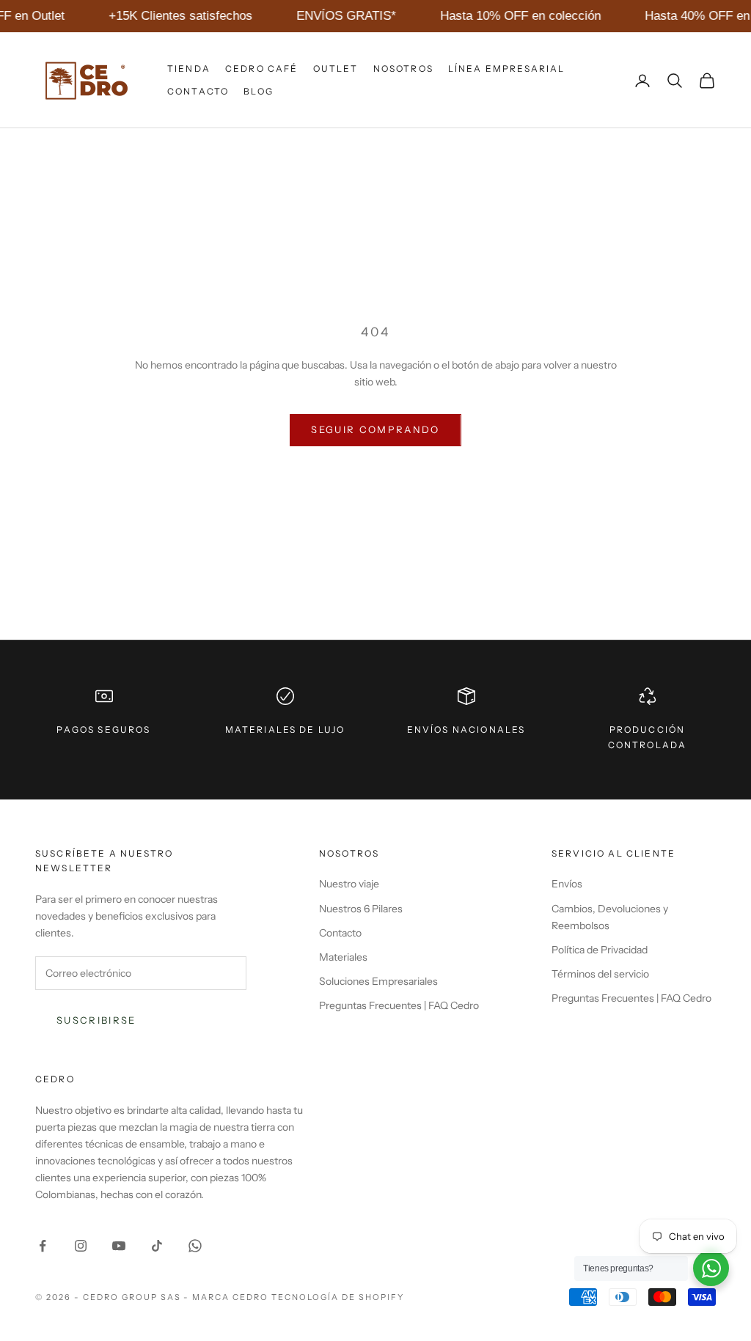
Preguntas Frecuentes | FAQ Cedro (399, 1005)
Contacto (340, 932)
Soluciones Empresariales (378, 981)
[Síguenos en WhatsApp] (195, 1245)
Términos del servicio (600, 973)
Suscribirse (96, 1020)
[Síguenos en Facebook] (42, 1245)
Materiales (343, 957)
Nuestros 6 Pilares (361, 908)
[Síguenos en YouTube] (118, 1245)
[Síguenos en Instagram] (80, 1245)
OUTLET (336, 68)
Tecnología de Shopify (337, 1297)
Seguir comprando (375, 429)
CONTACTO (198, 91)
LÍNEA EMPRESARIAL (506, 68)
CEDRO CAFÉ (261, 68)
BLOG (258, 91)
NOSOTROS (403, 68)
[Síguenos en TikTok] (157, 1245)
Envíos (567, 883)
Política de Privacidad (600, 949)
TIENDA (188, 68)
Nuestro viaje (349, 883)
